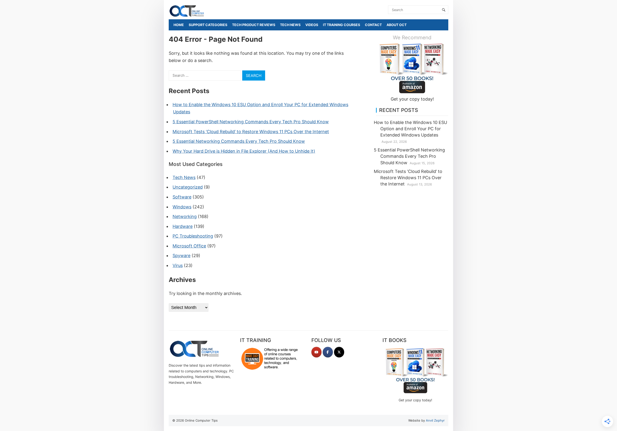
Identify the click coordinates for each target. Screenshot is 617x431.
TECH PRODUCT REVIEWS (253, 25)
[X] (339, 352)
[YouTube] (316, 352)
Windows (182, 206)
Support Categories (208, 25)
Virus (178, 265)
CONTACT (373, 25)
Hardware (183, 226)
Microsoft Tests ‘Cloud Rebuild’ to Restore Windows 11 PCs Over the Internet (251, 131)
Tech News (184, 177)
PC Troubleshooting (193, 236)
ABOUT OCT (397, 25)
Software (182, 196)
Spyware (181, 255)
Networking (185, 216)
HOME (179, 25)
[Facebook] (328, 352)
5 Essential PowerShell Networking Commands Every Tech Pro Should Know (251, 121)
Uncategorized (188, 187)
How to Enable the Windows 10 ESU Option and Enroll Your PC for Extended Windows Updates (410, 128)
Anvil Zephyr (435, 420)
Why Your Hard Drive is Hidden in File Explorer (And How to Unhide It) (244, 151)
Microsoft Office (189, 245)
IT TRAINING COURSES (341, 25)
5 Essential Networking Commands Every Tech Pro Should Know (239, 141)
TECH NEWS (290, 25)
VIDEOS (311, 25)
